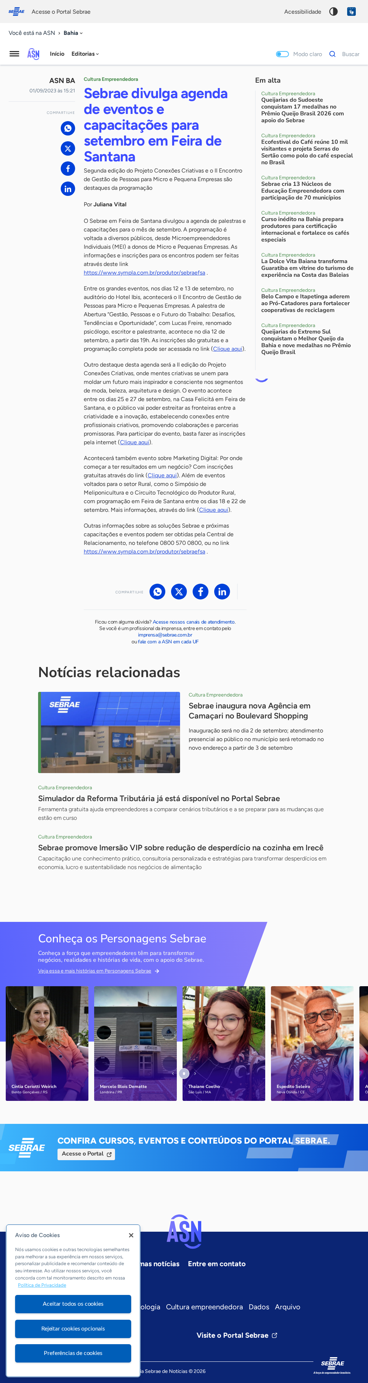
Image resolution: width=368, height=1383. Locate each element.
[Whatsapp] (68, 128)
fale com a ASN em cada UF (168, 641)
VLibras (351, 11)
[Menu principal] (14, 54)
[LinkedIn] (68, 189)
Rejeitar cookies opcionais (73, 1329)
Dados (259, 1306)
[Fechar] (131, 1235)
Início (57, 53)
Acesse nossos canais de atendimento (194, 622)
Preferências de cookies (73, 1353)
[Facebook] (68, 168)
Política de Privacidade (42, 1285)
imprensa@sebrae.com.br (165, 634)
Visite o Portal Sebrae (232, 1335)
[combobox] (74, 33)
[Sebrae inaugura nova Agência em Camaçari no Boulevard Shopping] (109, 732)
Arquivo (287, 1306)
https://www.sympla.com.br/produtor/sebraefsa (144, 272)
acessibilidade (302, 11)
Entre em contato (217, 1263)
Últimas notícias (153, 1263)
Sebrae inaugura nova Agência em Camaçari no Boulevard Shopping (249, 711)
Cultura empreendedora (204, 1306)
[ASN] (184, 1231)
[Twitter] (68, 148)
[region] (73, 1300)
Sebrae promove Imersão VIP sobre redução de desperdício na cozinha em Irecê (180, 848)
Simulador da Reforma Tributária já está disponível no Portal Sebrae (159, 798)
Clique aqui (227, 348)
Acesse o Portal (83, 1154)
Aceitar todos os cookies (73, 1304)
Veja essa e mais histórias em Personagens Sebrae (94, 971)
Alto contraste (333, 11)
